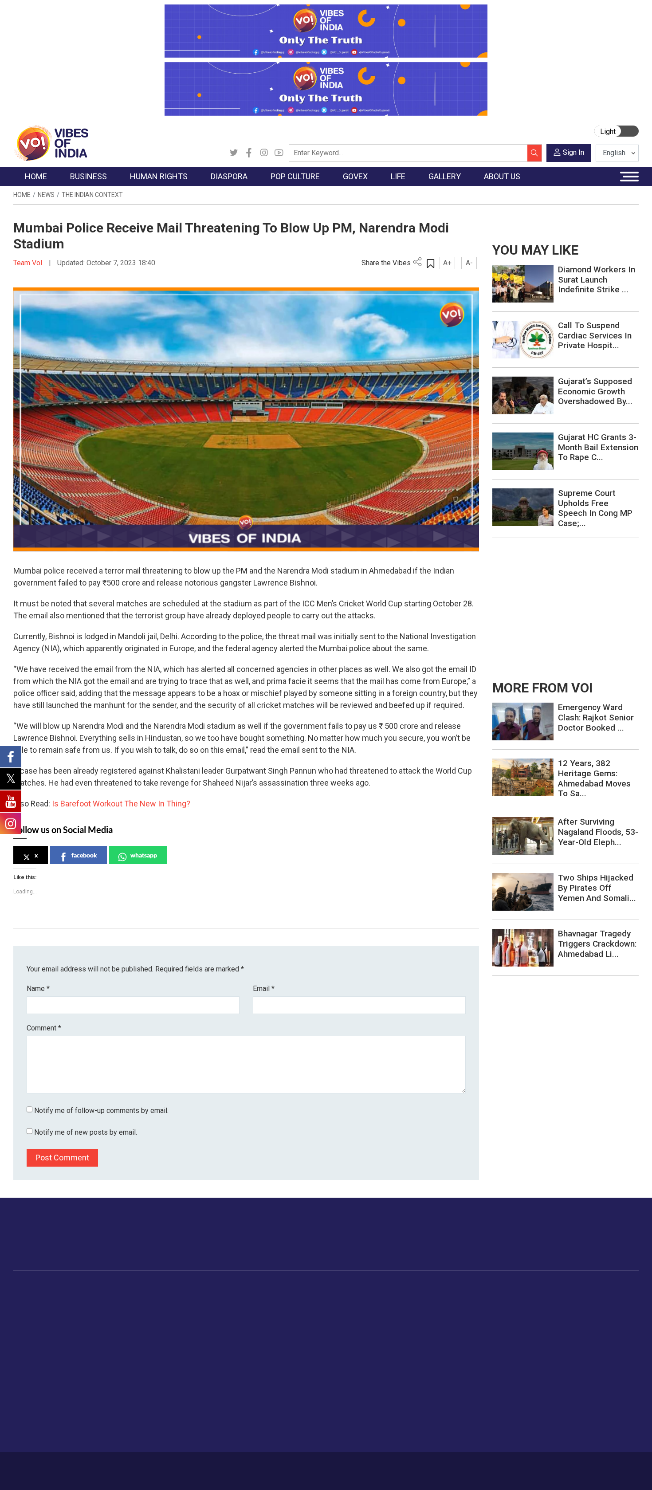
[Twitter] (233, 153)
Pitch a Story (561, 1333)
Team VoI (28, 263)
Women (440, 1311)
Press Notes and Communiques (589, 1311)
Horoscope (445, 1300)
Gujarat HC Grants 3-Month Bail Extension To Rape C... (598, 447)
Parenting (442, 1344)
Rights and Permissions (576, 1378)
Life (426, 1289)
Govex (284, 1289)
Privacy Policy (207, 1466)
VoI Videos (507, 1322)
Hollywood (259, 1311)
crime (30, 1344)
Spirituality (444, 1433)
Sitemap (249, 1466)
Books (253, 1333)
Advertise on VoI (566, 1300)
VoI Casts (505, 1333)
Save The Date (512, 1300)
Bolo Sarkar (300, 1322)
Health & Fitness (453, 1389)
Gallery (492, 1289)
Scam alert (558, 1322)
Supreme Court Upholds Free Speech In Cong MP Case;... (595, 508)
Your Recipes (366, 1322)
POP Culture (254, 1289)
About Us (84, 1466)
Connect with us (587, 1243)
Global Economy (110, 1322)
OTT (250, 1322)
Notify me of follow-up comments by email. (101, 1110)
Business (91, 1289)
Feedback (163, 1466)
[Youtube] (279, 153)
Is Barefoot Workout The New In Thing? (122, 803)
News (46, 194)
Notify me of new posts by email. (85, 1132)
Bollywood (259, 1300)
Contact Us (123, 1466)
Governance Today (310, 1300)
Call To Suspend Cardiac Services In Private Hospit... (595, 335)
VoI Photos (507, 1356)
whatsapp (143, 855)
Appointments (304, 1333)
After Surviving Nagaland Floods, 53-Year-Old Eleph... (598, 832)
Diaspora (190, 1289)
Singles (439, 1367)
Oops (549, 1344)
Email (264, 988)
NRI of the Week (210, 1322)
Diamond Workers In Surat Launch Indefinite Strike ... (596, 279)
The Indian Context (92, 194)
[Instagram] (264, 153)
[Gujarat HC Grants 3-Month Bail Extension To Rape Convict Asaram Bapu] (523, 451)
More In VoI (551, 1289)
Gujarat (32, 1333)
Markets (98, 1333)
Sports (438, 1411)
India (93, 1300)
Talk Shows (507, 1311)
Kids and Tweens (454, 1400)
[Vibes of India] (50, 142)
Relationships (448, 1333)
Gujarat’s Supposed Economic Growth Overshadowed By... (595, 391)
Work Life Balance (455, 1378)
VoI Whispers (302, 1311)
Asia (191, 1311)
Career (50, 1466)
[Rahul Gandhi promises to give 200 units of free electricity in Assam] (523, 721)
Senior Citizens (451, 1356)
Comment (44, 1028)
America (197, 1300)
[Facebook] (249, 153)
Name (38, 988)
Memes (501, 1344)
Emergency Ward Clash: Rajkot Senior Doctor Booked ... (596, 717)
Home (22, 194)
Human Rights (155, 1289)
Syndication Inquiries (571, 1356)
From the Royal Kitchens (383, 1311)
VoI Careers (559, 1367)
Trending (34, 1300)
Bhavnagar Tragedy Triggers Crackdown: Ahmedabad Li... (597, 943)
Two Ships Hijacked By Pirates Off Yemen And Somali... (597, 888)
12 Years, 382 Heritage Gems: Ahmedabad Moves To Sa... (594, 778)
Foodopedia (356, 1289)
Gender (439, 1322)
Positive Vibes (42, 1367)
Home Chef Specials (377, 1300)
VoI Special (38, 1356)
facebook (84, 855)
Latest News (40, 1311)
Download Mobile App (587, 1471)
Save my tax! (105, 1344)
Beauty (439, 1422)
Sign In (573, 152)
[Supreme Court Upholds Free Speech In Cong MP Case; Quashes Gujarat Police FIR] (523, 507)
